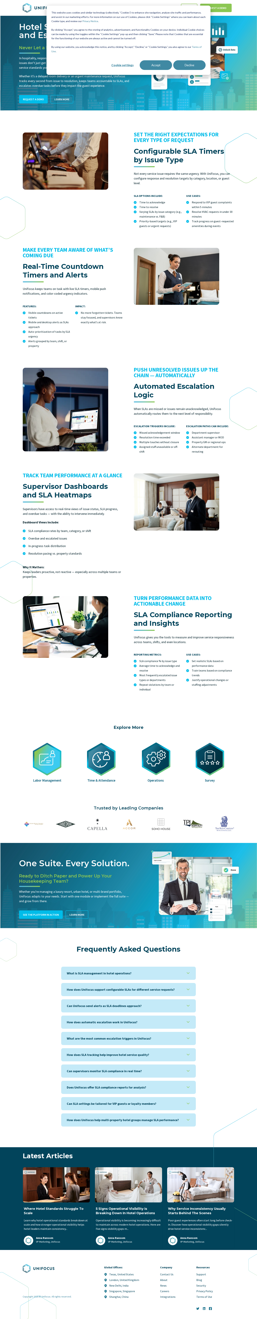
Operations (156, 780)
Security (201, 1285)
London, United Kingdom (124, 1280)
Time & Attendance (101, 780)
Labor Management (47, 780)
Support (201, 1274)
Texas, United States (121, 1274)
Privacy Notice (90, 21)
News (163, 1285)
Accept (155, 65)
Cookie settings (122, 65)
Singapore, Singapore (122, 1291)
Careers (164, 1291)
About (163, 1280)
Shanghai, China (118, 1296)
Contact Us (166, 1274)
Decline (189, 65)
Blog (199, 1280)
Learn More (61, 99)
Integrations (168, 1296)
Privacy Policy (204, 1291)
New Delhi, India (118, 1285)
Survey (210, 780)
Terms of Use (204, 1296)
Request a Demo (215, 8)
